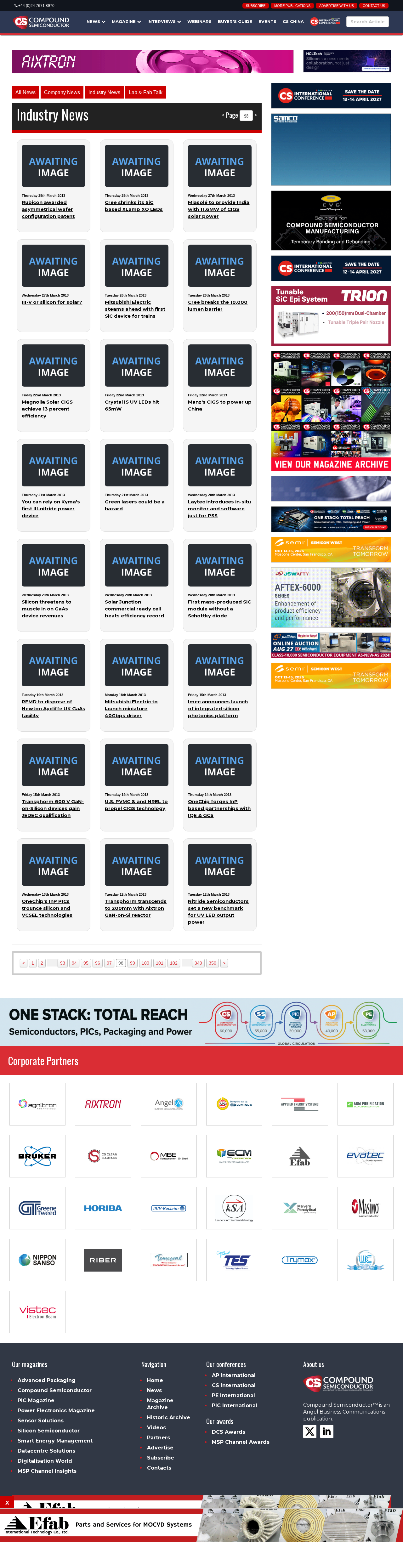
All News (25, 92)
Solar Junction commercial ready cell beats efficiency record (134, 609)
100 (145, 963)
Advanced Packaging (47, 1380)
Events (267, 21)
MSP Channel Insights (47, 1471)
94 (74, 963)
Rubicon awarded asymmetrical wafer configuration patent (48, 209)
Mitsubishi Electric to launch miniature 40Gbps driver (131, 708)
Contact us (374, 6)
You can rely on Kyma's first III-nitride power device (51, 509)
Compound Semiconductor (55, 1390)
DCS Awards (228, 1432)
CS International (234, 1385)
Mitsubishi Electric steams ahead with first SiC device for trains (135, 309)
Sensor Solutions (41, 1421)
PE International (233, 1395)
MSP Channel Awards (241, 1442)
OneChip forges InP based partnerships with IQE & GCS (219, 808)
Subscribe (255, 6)
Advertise (160, 1448)
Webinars (199, 21)
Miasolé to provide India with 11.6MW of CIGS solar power (218, 209)
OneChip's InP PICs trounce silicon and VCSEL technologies (47, 908)
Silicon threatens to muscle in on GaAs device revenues (46, 609)
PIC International (234, 1406)
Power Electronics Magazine (56, 1411)
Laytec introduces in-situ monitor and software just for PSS (219, 509)
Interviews (162, 21)
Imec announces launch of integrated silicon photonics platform (218, 708)
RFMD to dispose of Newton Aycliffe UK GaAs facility (53, 708)
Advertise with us (336, 6)
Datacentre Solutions (46, 1451)
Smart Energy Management (55, 1441)
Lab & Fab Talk (145, 92)
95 (85, 963)
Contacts (159, 1468)
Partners (158, 1438)
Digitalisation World (45, 1461)
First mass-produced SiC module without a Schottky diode (219, 609)
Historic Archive (168, 1417)
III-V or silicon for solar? (52, 302)
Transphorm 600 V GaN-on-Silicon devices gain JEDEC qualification (53, 808)
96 (97, 963)
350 (212, 963)
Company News (62, 92)
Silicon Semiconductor (49, 1431)
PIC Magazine (36, 1400)
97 (109, 963)
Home (155, 1380)
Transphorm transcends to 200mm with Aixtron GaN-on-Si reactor (136, 908)
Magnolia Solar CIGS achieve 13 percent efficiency (47, 409)
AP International (234, 1375)
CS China (293, 21)
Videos (156, 1428)
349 (198, 963)
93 (62, 963)
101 (159, 963)
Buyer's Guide (235, 21)
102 (174, 963)
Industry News (104, 92)
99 (132, 963)
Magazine (124, 21)
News (94, 21)
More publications (292, 6)
